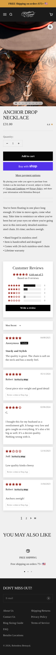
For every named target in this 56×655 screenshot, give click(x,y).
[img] (13, 338)
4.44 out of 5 (36, 274)
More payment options (28, 175)
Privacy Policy (39, 616)
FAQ (5, 629)
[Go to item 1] (24, 571)
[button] (14, 285)
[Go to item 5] (29, 103)
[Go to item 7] (36, 103)
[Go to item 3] (22, 103)
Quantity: (8, 136)
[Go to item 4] (26, 103)
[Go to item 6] (33, 103)
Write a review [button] (28, 308)
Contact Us (9, 616)
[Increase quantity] (19, 143)
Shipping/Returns (40, 610)
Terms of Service (40, 622)
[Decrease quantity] (7, 143)
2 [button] (26, 518)
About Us (8, 610)
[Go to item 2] (19, 103)
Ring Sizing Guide (13, 622)
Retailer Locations (13, 635)
